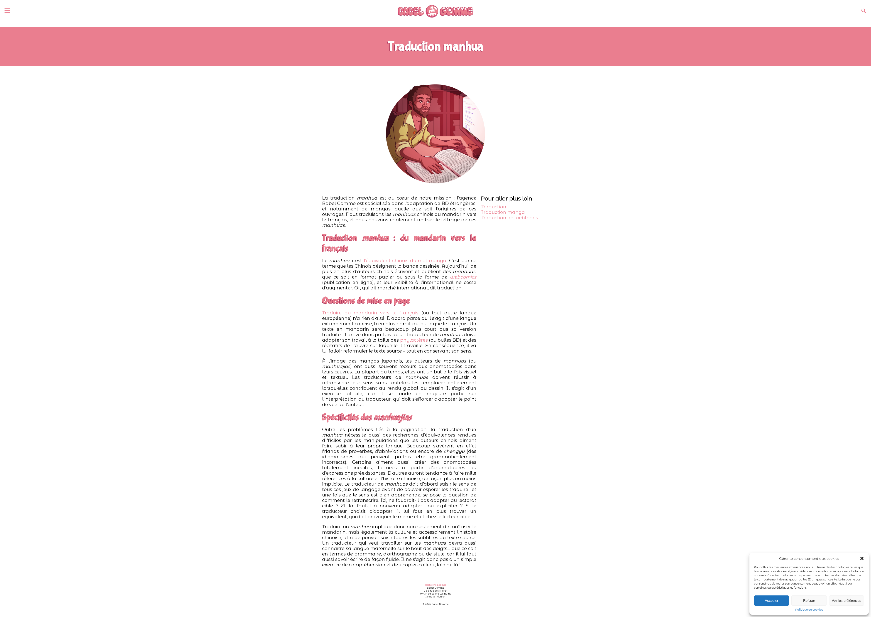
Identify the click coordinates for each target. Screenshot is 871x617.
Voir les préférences (846, 600)
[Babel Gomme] (435, 11)
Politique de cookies (809, 609)
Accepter (771, 600)
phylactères (414, 340)
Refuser (809, 600)
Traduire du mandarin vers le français (370, 313)
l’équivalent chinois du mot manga (405, 260)
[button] (862, 558)
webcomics (463, 277)
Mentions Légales (435, 584)
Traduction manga (503, 212)
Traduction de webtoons (509, 217)
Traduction (493, 207)
